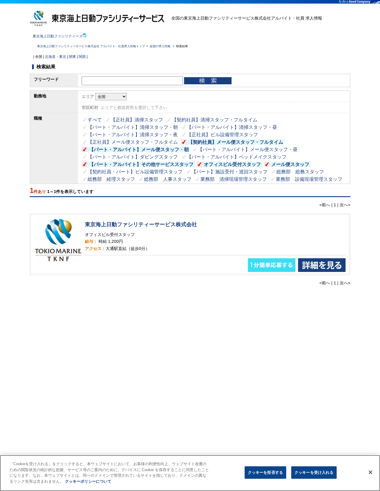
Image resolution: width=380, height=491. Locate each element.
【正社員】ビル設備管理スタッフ (222, 134)
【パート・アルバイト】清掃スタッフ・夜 (133, 134)
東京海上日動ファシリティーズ (58, 36)
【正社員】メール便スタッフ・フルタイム (133, 142)
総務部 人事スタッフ (167, 179)
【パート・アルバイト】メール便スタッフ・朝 (139, 149)
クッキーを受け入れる (313, 472)
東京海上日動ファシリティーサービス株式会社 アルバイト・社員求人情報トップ (91, 46)
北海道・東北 (55, 57)
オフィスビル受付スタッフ (232, 164)
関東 (72, 57)
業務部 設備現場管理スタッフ (309, 179)
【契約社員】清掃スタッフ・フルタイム (214, 119)
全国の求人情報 (160, 46)
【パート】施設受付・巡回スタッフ (229, 171)
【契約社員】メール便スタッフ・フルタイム (235, 142)
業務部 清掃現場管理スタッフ (233, 179)
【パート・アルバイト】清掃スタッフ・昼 (232, 127)
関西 (82, 57)
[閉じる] (370, 472)
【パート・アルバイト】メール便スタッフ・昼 (247, 149)
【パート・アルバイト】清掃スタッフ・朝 (133, 127)
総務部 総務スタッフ (300, 171)
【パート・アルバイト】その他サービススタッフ (141, 164)
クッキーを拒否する (265, 472)
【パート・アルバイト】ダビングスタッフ (133, 156)
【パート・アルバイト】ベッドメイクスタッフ (236, 156)
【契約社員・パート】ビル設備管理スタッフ (135, 171)
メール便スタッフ (290, 164)
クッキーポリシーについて (88, 481)
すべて (95, 119)
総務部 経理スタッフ (111, 179)
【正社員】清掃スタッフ (137, 119)
